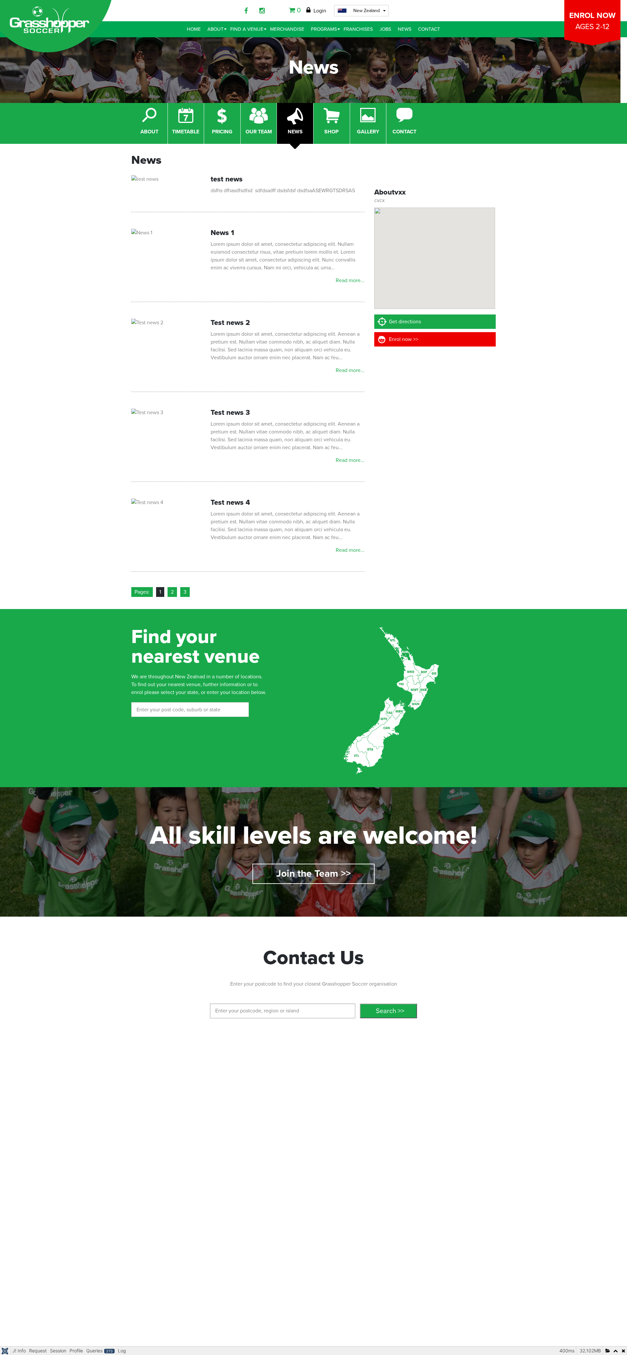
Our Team (259, 131)
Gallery (368, 131)
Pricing (222, 131)
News (295, 131)
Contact (404, 131)
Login (319, 11)
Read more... (350, 280)
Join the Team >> (313, 874)
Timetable (185, 131)
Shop (331, 131)
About (149, 131)
